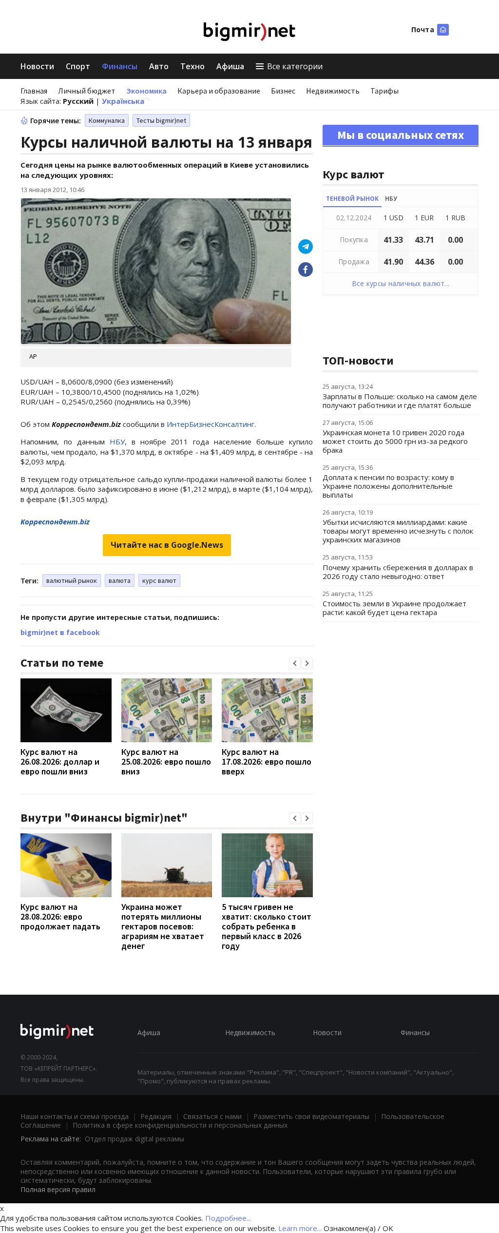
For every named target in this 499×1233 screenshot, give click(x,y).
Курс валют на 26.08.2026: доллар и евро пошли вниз (59, 761)
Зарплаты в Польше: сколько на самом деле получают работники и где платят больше (400, 400)
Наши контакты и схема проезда (74, 1116)
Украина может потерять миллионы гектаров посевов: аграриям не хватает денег (162, 926)
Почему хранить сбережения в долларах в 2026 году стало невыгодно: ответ (398, 571)
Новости (37, 66)
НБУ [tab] (391, 198)
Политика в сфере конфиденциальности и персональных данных (180, 1125)
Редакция (156, 1116)
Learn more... (300, 1228)
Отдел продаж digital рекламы (134, 1138)
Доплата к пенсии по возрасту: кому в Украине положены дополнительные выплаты (388, 486)
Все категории (295, 66)
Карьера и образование (218, 91)
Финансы (119, 66)
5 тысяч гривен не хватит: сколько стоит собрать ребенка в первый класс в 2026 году (266, 926)
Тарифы (384, 91)
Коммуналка (107, 120)
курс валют (159, 580)
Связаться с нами (212, 1116)
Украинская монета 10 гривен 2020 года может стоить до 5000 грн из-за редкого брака (395, 441)
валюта (120, 580)
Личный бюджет (86, 91)
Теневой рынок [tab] (352, 198)
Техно (192, 66)
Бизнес (283, 91)
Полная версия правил (58, 1189)
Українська (123, 101)
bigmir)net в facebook (60, 632)
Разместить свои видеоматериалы (311, 1116)
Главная (33, 91)
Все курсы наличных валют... (401, 283)
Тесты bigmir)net (161, 120)
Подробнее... (228, 1218)
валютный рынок (71, 580)
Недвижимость (333, 91)
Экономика (146, 91)
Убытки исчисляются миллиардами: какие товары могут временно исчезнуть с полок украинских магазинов (398, 530)
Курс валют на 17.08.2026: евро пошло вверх (266, 761)
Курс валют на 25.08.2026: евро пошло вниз (166, 761)
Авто (159, 66)
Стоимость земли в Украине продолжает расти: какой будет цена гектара (394, 607)
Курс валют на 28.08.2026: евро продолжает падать (60, 916)
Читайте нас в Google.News (167, 544)
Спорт (78, 66)
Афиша (230, 66)
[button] (295, 663)
